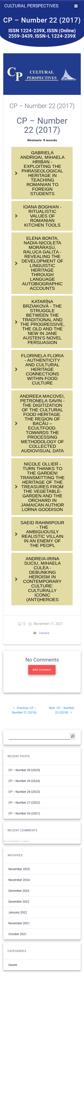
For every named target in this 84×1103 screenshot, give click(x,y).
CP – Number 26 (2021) (24, 813)
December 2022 (18, 901)
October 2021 (17, 934)
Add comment (42, 669)
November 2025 (19, 869)
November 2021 (19, 923)
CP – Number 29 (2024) (24, 781)
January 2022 (17, 912)
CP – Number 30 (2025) (24, 770)
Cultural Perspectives (31, 6)
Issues (44, 633)
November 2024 (19, 880)
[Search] (72, 736)
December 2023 (18, 890)
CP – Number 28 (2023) (24, 791)
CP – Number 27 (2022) (24, 802)
